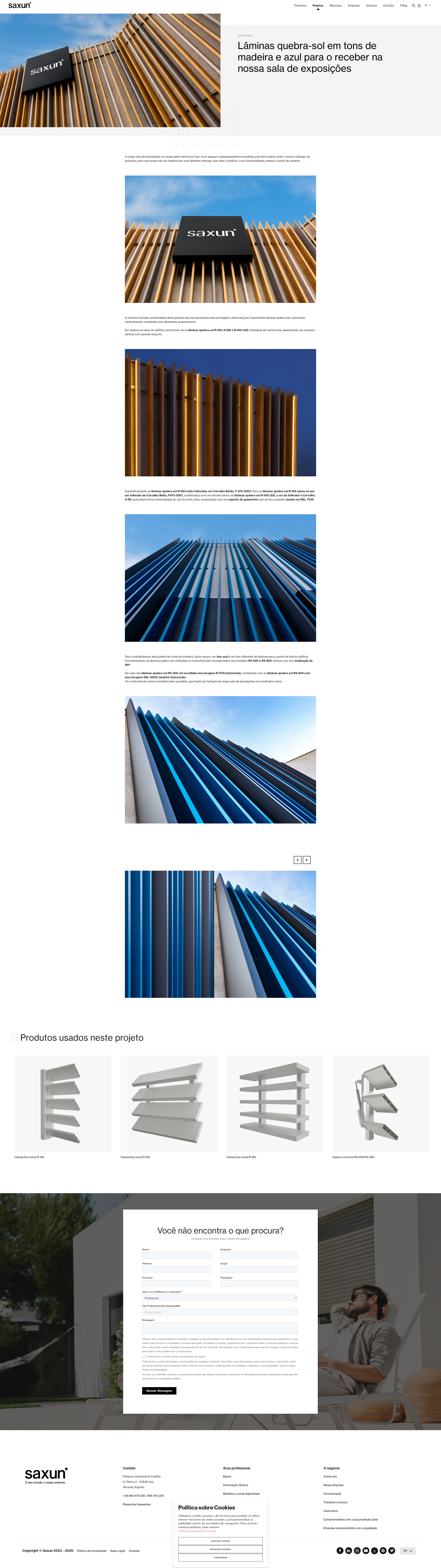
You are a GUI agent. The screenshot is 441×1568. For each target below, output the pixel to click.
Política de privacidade (91, 1551)
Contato (388, 5)
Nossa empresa (333, 1485)
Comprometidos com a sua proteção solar (351, 1519)
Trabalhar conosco (336, 1502)
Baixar (227, 1476)
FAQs (403, 5)
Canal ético (331, 1511)
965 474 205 (155, 1495)
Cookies (134, 1551)
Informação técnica (235, 1485)
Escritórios (245, 35)
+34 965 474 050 (134, 1495)
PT (426, 5)
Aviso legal (209, 1531)
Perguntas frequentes (137, 1504)
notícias (371, 5)
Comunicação (332, 1493)
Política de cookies (189, 1531)
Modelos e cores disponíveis (241, 1493)
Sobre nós (330, 1476)
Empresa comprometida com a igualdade (350, 1528)
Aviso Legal (117, 1551)
